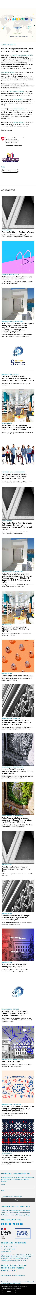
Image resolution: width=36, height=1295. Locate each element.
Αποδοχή (8, 1291)
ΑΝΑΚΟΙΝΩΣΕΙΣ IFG (8, 45)
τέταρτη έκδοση (18, 109)
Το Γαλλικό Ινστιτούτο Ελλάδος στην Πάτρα (15, 1215)
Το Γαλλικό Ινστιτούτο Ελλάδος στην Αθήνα (15, 1210)
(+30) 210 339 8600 (9, 1249)
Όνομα (3, 1184)
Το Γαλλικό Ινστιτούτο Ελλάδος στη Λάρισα (15, 1212)
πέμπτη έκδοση (18, 122)
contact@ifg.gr (6, 1251)
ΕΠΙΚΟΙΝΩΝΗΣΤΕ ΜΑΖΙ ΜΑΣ (12, 1268)
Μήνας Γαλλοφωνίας (10, 171)
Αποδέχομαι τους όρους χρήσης (12, 1196)
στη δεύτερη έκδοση (17, 91)
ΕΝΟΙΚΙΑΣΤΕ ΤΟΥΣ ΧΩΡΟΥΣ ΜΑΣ (14, 1265)
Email (2, 1190)
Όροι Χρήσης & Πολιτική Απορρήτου (13, 1275)
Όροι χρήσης (18, 1288)
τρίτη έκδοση (17, 99)
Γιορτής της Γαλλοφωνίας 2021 (22, 55)
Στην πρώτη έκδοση (7, 72)
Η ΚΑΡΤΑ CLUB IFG (8, 1271)
